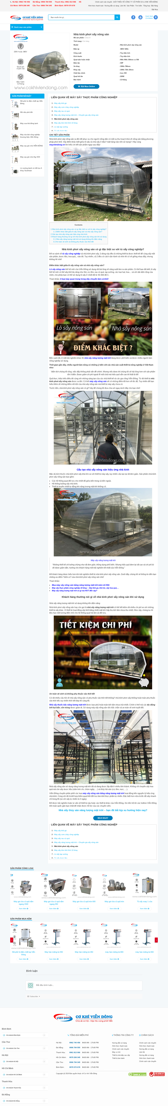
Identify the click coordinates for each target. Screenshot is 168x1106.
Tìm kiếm (138, 6)
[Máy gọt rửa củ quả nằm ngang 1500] (23, 885)
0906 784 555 (46, 2)
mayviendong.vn (57, 145)
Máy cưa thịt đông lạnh (29, 123)
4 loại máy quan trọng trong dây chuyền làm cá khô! (84, 279)
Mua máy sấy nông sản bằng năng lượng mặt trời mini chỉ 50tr (81, 585)
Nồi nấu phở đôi (26, 112)
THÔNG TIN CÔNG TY (123, 1035)
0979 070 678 (69, 6)
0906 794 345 (46, 6)
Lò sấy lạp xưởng (61, 127)
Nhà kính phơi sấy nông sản (66, 119)
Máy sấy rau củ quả (62, 111)
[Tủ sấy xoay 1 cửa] (144, 885)
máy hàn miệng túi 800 (114, 952)
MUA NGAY (103, 818)
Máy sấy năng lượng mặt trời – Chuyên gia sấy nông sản (76, 115)
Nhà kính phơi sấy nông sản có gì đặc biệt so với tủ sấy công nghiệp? (78, 229)
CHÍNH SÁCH (147, 1035)
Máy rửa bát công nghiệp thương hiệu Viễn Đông (30, 136)
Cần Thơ (6, 1042)
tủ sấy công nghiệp (71, 254)
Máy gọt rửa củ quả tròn (114, 901)
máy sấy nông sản (98, 381)
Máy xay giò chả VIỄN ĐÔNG (31, 146)
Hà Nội (5, 1055)
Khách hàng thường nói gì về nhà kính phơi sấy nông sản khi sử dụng (79, 237)
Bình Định (6, 1029)
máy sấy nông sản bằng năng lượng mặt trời (103, 793)
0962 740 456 (24, 2)
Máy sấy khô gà (60, 103)
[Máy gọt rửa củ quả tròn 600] (84, 885)
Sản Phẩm (130, 6)
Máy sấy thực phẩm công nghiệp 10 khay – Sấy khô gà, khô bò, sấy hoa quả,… (85, 588)
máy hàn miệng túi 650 (144, 952)
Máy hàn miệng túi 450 (54, 952)
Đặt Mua (155, 9)
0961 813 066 (70, 2)
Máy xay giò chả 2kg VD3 (30, 157)
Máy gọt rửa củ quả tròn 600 (84, 901)
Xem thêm (23, 909)
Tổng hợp (146, 6)
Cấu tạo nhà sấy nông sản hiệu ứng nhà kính (69, 234)
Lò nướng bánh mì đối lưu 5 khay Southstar (31, 169)
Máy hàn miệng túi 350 (84, 952)
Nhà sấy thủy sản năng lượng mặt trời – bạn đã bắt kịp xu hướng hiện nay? (103, 810)
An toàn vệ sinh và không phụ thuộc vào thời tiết (73, 242)
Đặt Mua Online (87, 86)
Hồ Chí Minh (7, 1068)
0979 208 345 (24, 6)
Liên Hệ (123, 6)
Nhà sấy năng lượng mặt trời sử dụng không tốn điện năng (77, 239)
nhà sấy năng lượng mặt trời (97, 358)
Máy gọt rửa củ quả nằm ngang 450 (54, 902)
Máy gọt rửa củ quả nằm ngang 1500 (23, 902)
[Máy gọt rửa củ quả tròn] (114, 885)
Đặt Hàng (154, 6)
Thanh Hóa (7, 1081)
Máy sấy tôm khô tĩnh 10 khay (66, 123)
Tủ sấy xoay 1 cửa (144, 901)
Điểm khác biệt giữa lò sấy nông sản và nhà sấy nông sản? (77, 232)
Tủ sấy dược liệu (60, 131)
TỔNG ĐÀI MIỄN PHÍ (79, 1035)
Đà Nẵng (6, 1095)
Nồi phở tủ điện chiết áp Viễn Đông (31, 102)
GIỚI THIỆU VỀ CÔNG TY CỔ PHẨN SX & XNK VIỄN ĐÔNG (135, 2)
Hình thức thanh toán (95, 6)
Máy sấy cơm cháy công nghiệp (66, 107)
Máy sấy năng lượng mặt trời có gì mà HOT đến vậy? (74, 591)
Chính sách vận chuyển (103, 2)
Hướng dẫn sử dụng (112, 6)
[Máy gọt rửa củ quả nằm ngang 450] (54, 885)
